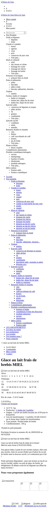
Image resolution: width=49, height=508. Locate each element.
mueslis (14, 127)
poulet (18, 206)
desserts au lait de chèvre (26, 226)
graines (14, 114)
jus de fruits (15, 141)
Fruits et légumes (12, 37)
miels (13, 125)
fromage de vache (18, 67)
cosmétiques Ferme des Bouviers (29, 312)
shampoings (15, 157)
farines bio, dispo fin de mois (22, 100)
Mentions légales (9, 506)
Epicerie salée (11, 105)
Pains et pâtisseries (13, 80)
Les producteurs (12, 332)
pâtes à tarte (15, 87)
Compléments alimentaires (16, 150)
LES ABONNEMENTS (16, 327)
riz (12, 112)
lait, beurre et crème (19, 64)
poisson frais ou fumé (19, 78)
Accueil (9, 177)
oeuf (13, 62)
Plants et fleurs (12, 145)
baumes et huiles (17, 159)
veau (13, 51)
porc (13, 53)
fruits (13, 42)
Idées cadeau (11, 168)
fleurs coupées (16, 148)
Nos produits (11, 179)
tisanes (13, 139)
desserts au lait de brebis (25, 228)
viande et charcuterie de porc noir (29, 204)
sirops (18, 298)
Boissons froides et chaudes (17, 130)
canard (18, 197)
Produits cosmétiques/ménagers (18, 152)
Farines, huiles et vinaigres (16, 96)
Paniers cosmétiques (19, 172)
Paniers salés (16, 170)
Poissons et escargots (14, 76)
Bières (13, 134)
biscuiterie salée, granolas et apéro (29, 262)
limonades (20, 300)
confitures (15, 123)
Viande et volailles (13, 44)
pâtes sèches (16, 109)
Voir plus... (15, 58)
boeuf (13, 46)
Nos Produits (11, 35)
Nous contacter (12, 339)
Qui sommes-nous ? (14, 336)
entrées (14, 94)
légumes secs (21, 264)
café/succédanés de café (25, 291)
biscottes (14, 85)
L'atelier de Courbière (24, 410)
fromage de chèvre (18, 69)
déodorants (15, 161)
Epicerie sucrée (12, 121)
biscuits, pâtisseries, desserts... (23, 89)
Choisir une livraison (9, 404)
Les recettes (10, 334)
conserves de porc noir (20, 55)
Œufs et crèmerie (12, 60)
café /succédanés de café (20, 136)
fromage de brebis (18, 71)
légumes (14, 40)
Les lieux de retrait (13, 330)
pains (13, 82)
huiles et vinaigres (18, 98)
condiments (15, 116)
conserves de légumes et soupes (23, 107)
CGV (20, 506)
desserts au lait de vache (25, 224)
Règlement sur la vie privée (35, 506)
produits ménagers (18, 163)
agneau (14, 49)
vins (12, 132)
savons (13, 154)
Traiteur (9, 91)
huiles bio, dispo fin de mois (22, 103)
